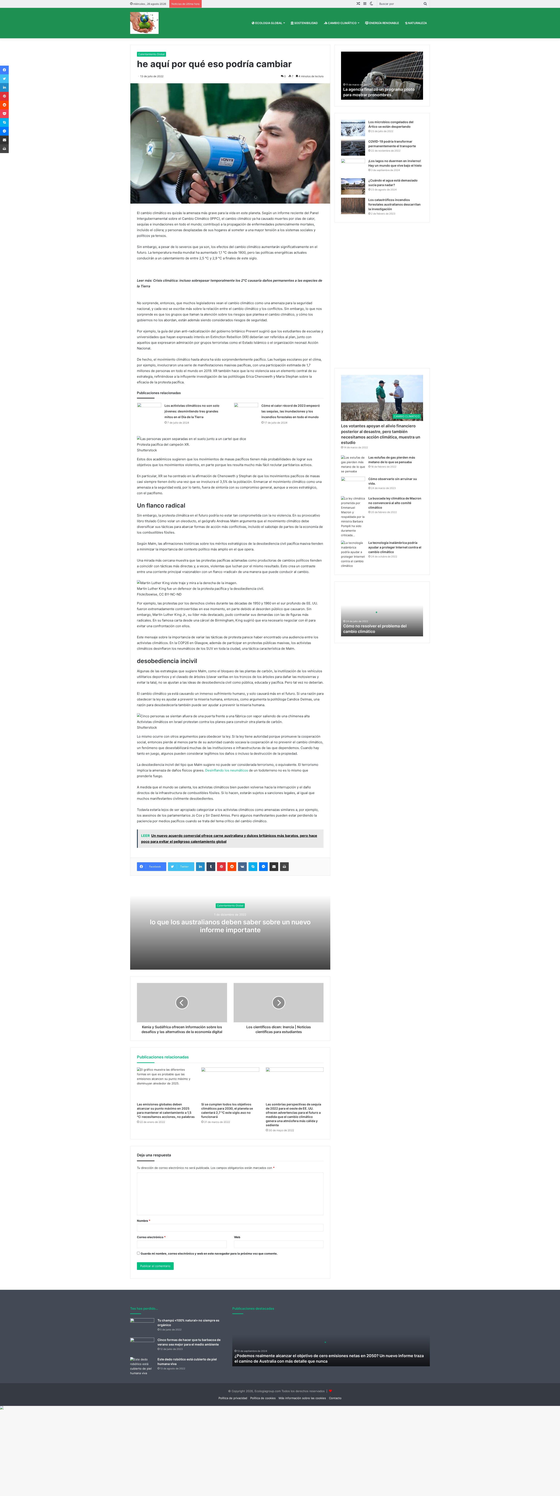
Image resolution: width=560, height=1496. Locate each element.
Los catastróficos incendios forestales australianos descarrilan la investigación (394, 204)
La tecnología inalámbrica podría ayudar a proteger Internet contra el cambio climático (394, 547)
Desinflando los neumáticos (226, 770)
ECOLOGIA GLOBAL (268, 23)
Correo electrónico (151, 1237)
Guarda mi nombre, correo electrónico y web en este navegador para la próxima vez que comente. (209, 1253)
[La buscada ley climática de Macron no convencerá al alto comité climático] (353, 517)
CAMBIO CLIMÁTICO (342, 23)
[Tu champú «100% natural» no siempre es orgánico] (142, 1326)
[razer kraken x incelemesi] (280, 1407)
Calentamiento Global (151, 54)
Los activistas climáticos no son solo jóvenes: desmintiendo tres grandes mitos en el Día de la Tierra (191, 411)
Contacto (335, 1398)
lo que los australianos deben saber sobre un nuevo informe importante (230, 926)
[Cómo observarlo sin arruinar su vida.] (353, 485)
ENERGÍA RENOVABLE (384, 23)
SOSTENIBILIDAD (306, 23)
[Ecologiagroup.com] (144, 23)
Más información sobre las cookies (302, 1398)
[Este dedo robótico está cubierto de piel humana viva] (142, 1366)
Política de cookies (263, 1398)
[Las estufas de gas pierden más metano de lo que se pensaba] (353, 464)
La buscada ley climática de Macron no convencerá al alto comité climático (394, 502)
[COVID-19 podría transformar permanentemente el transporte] (353, 147)
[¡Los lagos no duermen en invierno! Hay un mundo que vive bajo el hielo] (353, 167)
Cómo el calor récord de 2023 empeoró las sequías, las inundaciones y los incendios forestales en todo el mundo (290, 411)
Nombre (143, 1220)
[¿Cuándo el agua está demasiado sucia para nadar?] (353, 186)
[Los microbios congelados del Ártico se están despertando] (353, 128)
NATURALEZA (417, 23)
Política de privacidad (233, 1398)
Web (237, 1237)
